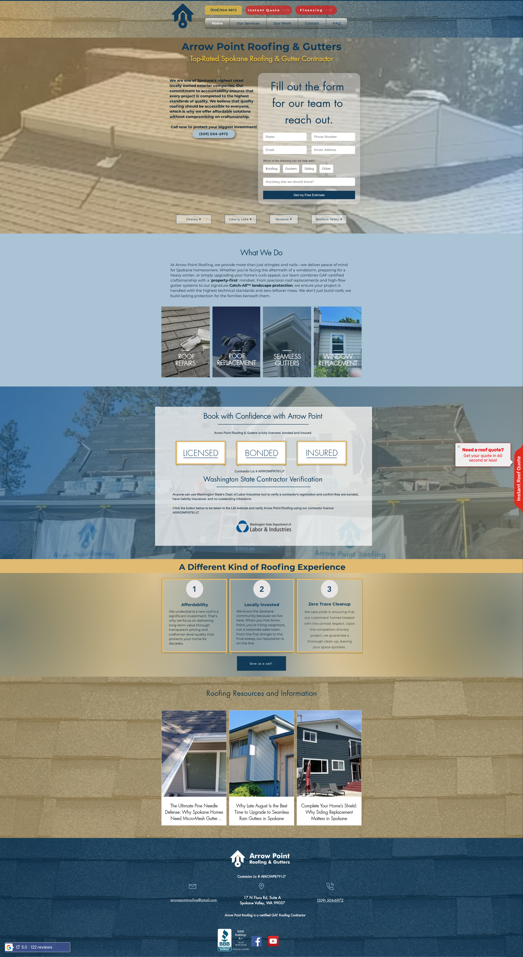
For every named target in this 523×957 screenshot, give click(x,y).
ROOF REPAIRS (185, 359)
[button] (248, 23)
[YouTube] (273, 941)
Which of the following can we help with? (289, 160)
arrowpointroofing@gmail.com (193, 900)
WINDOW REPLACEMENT (338, 359)
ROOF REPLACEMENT (236, 359)
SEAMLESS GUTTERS (287, 359)
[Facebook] (256, 941)
